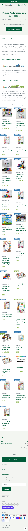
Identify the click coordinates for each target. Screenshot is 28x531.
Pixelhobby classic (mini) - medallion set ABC (6, 180)
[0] (25, 5)
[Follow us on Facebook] (3, 504)
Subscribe (6, 489)
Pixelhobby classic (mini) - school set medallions (6, 371)
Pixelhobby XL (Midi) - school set (21, 285)
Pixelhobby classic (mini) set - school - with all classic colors (21, 228)
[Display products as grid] (23, 104)
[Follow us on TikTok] (17, 504)
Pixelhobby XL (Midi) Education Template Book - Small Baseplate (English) (21, 322)
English (3, 496)
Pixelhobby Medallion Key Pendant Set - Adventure (6, 423)
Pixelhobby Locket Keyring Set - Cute (6, 396)
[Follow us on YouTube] (14, 504)
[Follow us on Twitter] (6, 504)
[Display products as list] (25, 104)
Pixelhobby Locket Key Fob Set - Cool (21, 206)
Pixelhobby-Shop (5, 119)
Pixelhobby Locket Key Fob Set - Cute (7, 150)
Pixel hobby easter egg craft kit (7, 230)
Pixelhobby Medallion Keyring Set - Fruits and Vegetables (21, 397)
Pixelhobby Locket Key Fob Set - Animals (21, 150)
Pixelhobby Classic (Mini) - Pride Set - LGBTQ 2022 (6, 204)
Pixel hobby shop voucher (19, 368)
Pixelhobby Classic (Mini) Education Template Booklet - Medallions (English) (6, 261)
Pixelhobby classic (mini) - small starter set (20, 125)
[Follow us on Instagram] (8, 504)
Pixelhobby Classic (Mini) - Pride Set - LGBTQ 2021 (20, 176)
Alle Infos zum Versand (14, 29)
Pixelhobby (4, 147)
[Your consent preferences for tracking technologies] (25, 528)
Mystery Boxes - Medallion (19, 348)
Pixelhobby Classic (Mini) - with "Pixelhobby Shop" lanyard (6, 289)
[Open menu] (2, 5)
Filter (5, 104)
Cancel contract (15, 459)
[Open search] (19, 5)
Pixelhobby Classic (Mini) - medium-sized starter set (7, 123)
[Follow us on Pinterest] (11, 504)
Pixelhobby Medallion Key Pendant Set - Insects (20, 255)
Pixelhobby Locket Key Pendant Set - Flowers (7, 315)
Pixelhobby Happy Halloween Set (6, 348)
